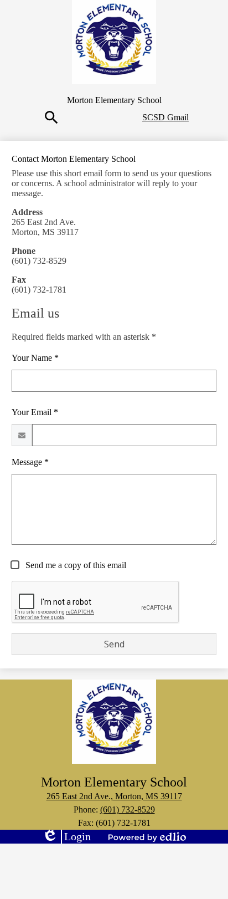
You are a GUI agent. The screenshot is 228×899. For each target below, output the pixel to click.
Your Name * (35, 357)
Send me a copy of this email (74, 565)
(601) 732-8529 (127, 809)
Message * (30, 462)
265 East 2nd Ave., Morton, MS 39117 (114, 796)
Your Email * (35, 412)
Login (66, 837)
